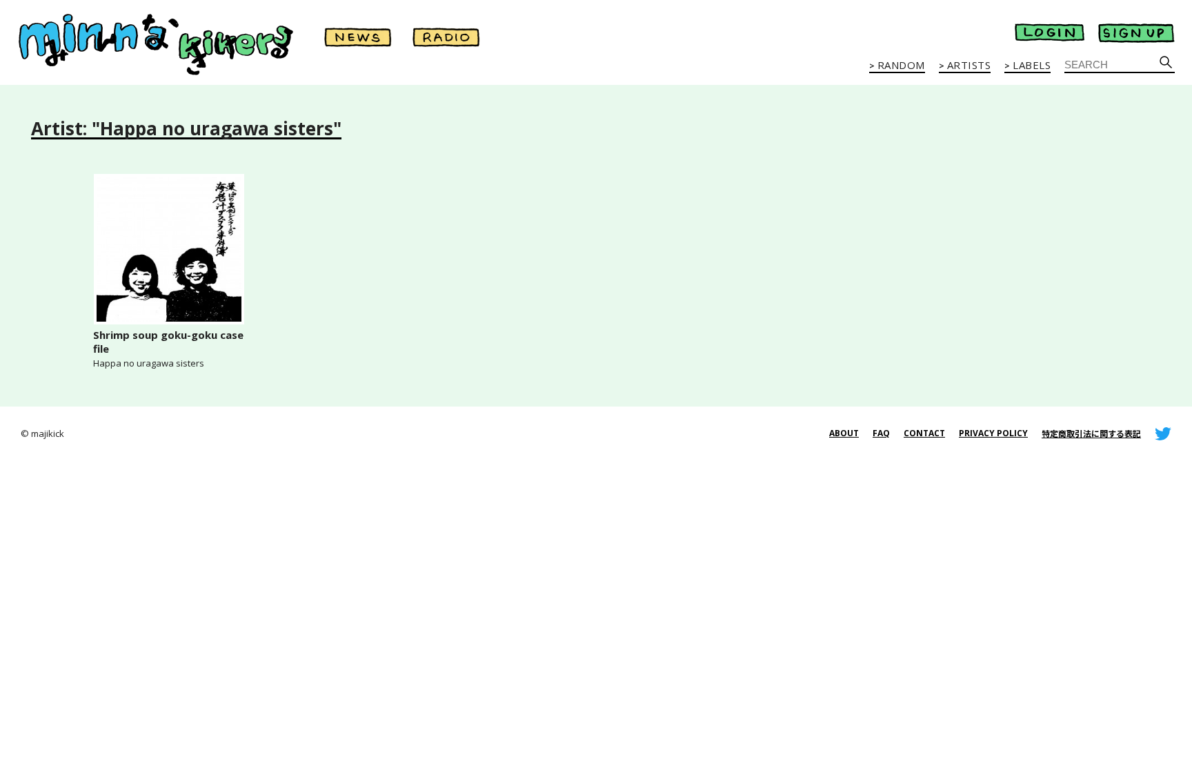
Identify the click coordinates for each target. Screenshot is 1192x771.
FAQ (881, 433)
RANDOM (901, 65)
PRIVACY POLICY (993, 433)
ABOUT (844, 433)
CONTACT (924, 433)
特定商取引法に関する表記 (1091, 434)
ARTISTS (969, 65)
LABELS (1032, 65)
